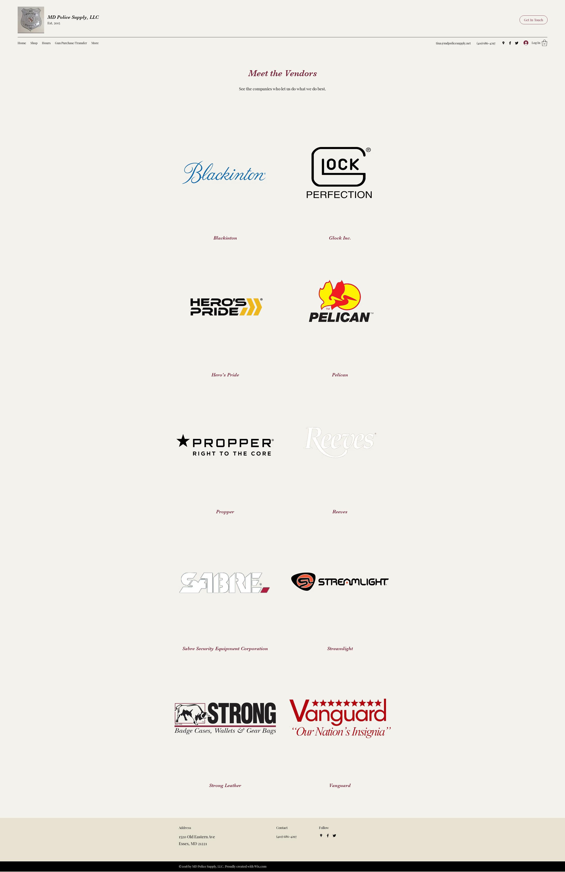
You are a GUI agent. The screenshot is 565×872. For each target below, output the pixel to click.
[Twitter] (516, 43)
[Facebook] (510, 43)
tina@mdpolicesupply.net (453, 43)
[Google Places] (503, 43)
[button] (544, 43)
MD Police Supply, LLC (73, 17)
